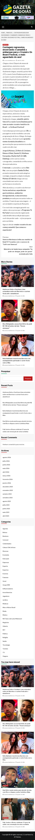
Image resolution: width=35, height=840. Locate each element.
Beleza (5, 532)
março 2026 (6, 476)
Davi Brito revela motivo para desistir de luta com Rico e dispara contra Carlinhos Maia (17, 422)
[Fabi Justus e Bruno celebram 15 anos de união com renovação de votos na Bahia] (17, 809)
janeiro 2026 (7, 483)
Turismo (5, 649)
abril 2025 (6, 516)
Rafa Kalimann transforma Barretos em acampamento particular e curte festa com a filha (16, 361)
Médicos (5, 604)
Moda (4, 611)
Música (5, 615)
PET (4, 630)
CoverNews (27, 834)
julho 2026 (6, 461)
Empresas (6, 562)
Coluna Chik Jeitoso (9, 547)
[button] (3, 26)
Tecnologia (6, 645)
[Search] (32, 27)
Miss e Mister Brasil (9, 607)
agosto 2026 (7, 457)
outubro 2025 (7, 494)
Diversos (5, 551)
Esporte (5, 566)
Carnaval (5, 540)
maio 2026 (6, 468)
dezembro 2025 (8, 486)
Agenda (5, 528)
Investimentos (7, 592)
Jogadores (6, 596)
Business (5, 536)
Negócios (6, 622)
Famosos (5, 44)
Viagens (5, 656)
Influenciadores (8, 589)
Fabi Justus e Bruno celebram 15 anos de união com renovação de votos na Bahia (16, 430)
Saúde (5, 641)
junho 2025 (6, 508)
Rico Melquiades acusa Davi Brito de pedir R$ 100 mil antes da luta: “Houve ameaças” (17, 326)
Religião (5, 637)
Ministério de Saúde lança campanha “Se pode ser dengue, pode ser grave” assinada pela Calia (18, 250)
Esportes (5, 570)
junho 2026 (6, 465)
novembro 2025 (8, 490)
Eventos (5, 574)
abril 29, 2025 (21, 60)
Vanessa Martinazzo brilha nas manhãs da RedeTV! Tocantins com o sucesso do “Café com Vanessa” (17, 240)
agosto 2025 (7, 501)
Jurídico (5, 600)
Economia (6, 555)
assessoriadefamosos (9, 60)
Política (5, 634)
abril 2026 (6, 472)
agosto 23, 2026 (21, 296)
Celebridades (7, 543)
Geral (4, 581)
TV (4, 652)
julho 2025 (6, 505)
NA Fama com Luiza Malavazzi (12, 619)
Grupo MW (6, 585)
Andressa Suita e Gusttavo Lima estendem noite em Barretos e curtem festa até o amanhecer (16, 291)
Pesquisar (5, 371)
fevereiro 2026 (8, 479)
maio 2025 (6, 512)
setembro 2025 (8, 497)
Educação (6, 558)
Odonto (5, 626)
